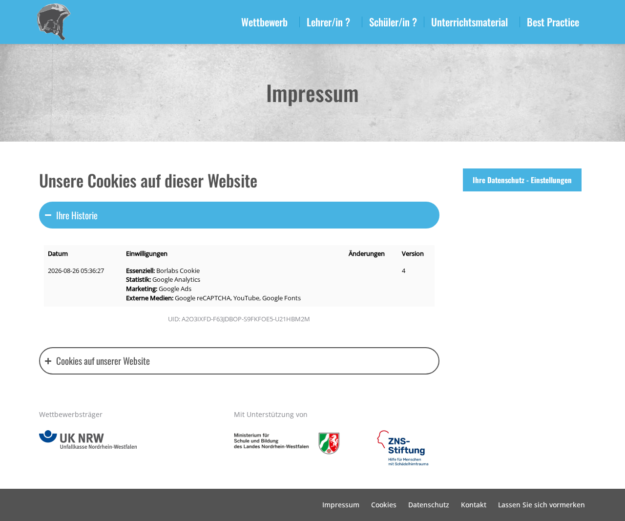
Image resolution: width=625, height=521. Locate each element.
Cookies (383, 504)
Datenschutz (428, 504)
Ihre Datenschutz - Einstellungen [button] (522, 179)
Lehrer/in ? (328, 21)
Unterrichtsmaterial (469, 21)
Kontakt (473, 504)
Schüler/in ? (393, 21)
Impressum (340, 504)
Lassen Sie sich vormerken (541, 504)
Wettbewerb (264, 21)
